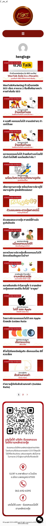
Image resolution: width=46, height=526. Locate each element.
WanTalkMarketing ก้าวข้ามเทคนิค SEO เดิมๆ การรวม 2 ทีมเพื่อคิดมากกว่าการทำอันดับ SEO (22, 88)
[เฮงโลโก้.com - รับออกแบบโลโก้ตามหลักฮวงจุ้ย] (23, 497)
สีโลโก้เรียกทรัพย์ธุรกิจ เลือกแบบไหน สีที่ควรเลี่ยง (23, 353)
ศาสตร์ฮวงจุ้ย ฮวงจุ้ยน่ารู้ (12, 63)
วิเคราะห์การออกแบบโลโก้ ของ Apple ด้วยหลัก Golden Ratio (22, 320)
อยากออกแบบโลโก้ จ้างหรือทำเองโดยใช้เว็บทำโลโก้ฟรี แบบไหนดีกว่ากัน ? (23, 155)
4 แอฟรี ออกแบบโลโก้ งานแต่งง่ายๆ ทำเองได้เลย (22, 123)
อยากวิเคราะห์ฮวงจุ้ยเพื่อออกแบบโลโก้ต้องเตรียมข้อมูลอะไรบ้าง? (22, 254)
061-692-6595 (23, 490)
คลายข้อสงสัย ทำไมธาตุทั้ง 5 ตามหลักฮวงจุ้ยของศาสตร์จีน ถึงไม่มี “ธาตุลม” (22, 287)
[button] (23, 33)
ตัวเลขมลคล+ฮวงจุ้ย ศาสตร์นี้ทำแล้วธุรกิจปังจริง (21, 221)
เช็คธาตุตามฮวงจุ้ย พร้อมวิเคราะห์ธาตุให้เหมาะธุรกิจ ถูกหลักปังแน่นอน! (22, 188)
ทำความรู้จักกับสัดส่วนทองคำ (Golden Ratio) (22, 385)
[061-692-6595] (23, 484)
